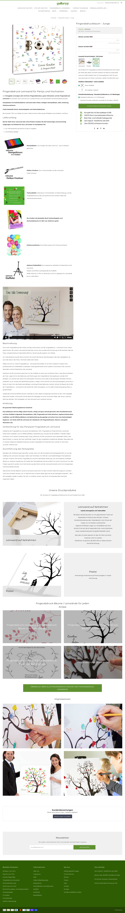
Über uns (36, 871)
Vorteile (66, 886)
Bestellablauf (37, 895)
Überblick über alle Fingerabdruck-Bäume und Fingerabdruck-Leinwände (62, 688)
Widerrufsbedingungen (40, 880)
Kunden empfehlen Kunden (72, 892)
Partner (66, 877)
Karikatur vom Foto (25, 8)
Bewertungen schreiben (62, 816)
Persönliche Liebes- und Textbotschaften (16, 889)
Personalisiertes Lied (98, 8)
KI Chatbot (6, 895)
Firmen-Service (69, 874)
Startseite (53, 18)
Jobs (65, 883)
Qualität (36, 889)
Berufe (82, 11)
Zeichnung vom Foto (9, 886)
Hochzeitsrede (7, 898)
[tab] (11, 81)
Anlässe (74, 11)
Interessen (63, 11)
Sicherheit (36, 892)
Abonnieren (84, 847)
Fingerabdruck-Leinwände (60, 8)
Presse (66, 880)
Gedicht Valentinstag (9, 901)
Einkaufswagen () (112, 2)
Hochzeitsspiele (44, 11)
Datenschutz (37, 883)
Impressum (37, 874)
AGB (34, 877)
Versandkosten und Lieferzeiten (43, 886)
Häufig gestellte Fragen (71, 871)
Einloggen (100, 2)
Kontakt (66, 889)
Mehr (54, 11)
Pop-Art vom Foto (41, 8)
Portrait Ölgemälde (80, 8)
